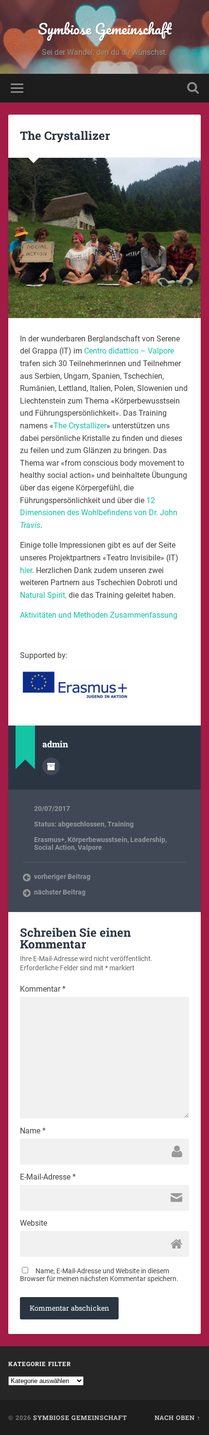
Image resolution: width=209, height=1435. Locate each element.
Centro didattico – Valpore (129, 350)
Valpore (90, 847)
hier (26, 570)
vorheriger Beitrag (62, 876)
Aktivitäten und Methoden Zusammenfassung (98, 615)
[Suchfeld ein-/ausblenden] (193, 88)
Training (120, 824)
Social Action (54, 847)
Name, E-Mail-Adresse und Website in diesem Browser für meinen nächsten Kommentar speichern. (99, 1275)
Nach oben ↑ (178, 1417)
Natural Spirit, (43, 595)
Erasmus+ (49, 840)
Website (33, 1223)
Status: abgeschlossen (69, 824)
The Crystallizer (65, 135)
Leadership (147, 840)
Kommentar (43, 989)
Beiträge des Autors (51, 766)
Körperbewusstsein (97, 840)
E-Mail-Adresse (48, 1177)
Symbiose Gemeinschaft (105, 29)
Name (33, 1131)
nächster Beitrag (60, 892)
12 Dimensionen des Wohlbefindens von (98, 513)
